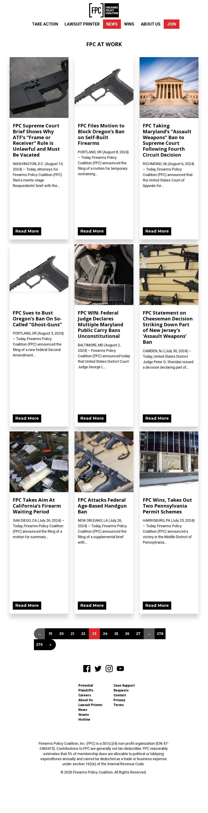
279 (39, 645)
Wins (129, 24)
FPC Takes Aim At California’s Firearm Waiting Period (37, 505)
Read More (27, 231)
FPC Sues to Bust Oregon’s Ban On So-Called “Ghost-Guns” (37, 318)
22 (83, 634)
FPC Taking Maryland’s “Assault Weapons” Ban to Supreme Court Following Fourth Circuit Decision (167, 140)
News (112, 24)
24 (105, 634)
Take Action (45, 24)
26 (127, 634)
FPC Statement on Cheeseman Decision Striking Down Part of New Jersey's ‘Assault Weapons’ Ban (168, 327)
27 (138, 634)
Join (171, 24)
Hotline (84, 719)
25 (116, 634)
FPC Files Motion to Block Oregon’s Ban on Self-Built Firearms (101, 134)
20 (61, 634)
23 (94, 634)
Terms (119, 705)
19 (50, 634)
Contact (120, 695)
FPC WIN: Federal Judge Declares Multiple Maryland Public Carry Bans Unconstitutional (100, 324)
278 (160, 634)
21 (72, 634)
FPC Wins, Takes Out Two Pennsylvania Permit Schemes (167, 505)
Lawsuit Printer (82, 24)
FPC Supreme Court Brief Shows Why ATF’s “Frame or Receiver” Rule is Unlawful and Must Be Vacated (36, 140)
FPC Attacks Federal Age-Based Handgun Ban (102, 505)
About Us (150, 24)
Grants (83, 715)
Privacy (119, 700)
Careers (84, 695)
